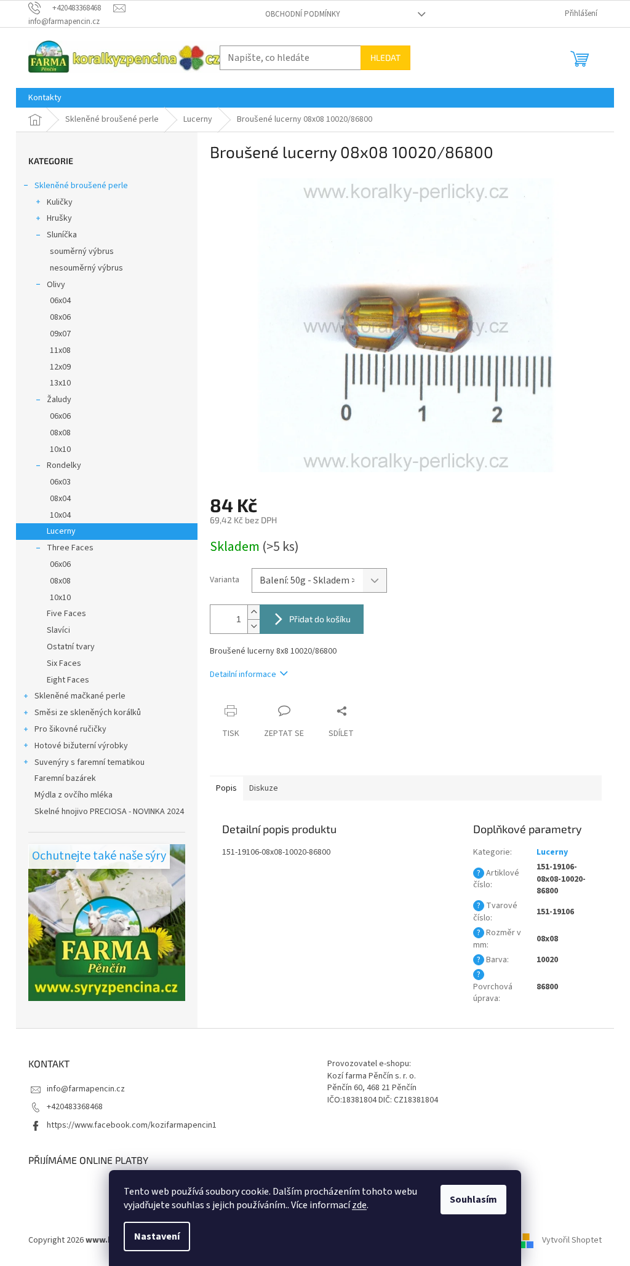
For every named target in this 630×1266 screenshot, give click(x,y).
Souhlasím (473, 1199)
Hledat (385, 57)
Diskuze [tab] (263, 788)
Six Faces (64, 663)
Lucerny (61, 531)
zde (359, 1205)
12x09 (60, 367)
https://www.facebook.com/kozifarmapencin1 (132, 1125)
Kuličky (60, 202)
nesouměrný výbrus (86, 268)
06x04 (60, 301)
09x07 (60, 334)
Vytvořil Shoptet (572, 1241)
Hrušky (59, 218)
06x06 (60, 416)
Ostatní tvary (71, 647)
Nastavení (157, 1236)
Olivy (56, 285)
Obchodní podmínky (302, 14)
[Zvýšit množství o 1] (253, 612)
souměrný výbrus (82, 251)
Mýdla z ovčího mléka (73, 795)
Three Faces (70, 548)
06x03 (60, 482)
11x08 (60, 350)
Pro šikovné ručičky (70, 729)
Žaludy (59, 400)
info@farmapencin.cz (86, 1089)
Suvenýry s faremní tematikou (89, 762)
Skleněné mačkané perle (80, 696)
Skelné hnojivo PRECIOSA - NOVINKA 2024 (109, 811)
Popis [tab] (226, 788)
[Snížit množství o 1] (253, 626)
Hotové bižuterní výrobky (81, 746)
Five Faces (66, 613)
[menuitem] (45, 98)
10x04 (60, 515)
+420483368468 (75, 1107)
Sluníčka (62, 235)
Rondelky (64, 465)
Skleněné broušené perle (81, 186)
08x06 (60, 317)
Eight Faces (68, 680)
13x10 (60, 383)
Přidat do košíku (320, 619)
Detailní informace (243, 674)
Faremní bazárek (65, 778)
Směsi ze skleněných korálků (87, 712)
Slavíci (58, 630)
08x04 (60, 499)
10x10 (60, 449)
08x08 (60, 433)
